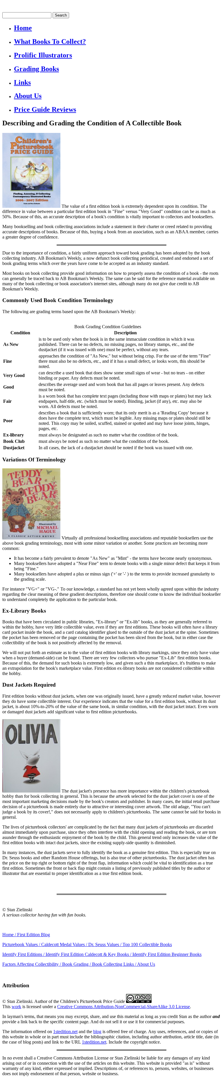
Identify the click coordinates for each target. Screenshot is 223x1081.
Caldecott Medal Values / (64, 944)
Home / (9, 934)
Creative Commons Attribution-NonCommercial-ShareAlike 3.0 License (123, 1006)
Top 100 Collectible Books (147, 944)
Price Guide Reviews (45, 109)
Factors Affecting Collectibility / (32, 964)
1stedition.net (65, 1031)
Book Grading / (77, 964)
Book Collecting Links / (114, 964)
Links (22, 82)
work (16, 1006)
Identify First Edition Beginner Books (167, 954)
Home (23, 28)
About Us (28, 96)
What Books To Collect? (50, 41)
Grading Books (36, 69)
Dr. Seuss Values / (105, 944)
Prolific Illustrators (43, 55)
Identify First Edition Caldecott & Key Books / (89, 954)
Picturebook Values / (21, 944)
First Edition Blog (33, 934)
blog (97, 1031)
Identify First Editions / (24, 954)
